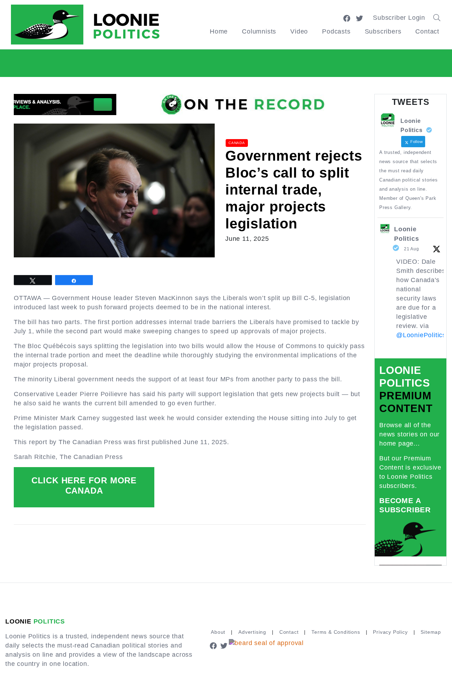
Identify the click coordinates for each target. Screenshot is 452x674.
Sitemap (431, 632)
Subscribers (383, 31)
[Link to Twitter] (359, 17)
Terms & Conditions (335, 632)
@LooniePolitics (421, 335)
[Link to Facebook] (346, 17)
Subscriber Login (399, 17)
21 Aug (411, 248)
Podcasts (336, 31)
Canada (236, 143)
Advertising (252, 632)
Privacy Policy (390, 632)
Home (219, 31)
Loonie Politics (406, 234)
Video (299, 31)
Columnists (259, 31)
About (218, 632)
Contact (427, 31)
